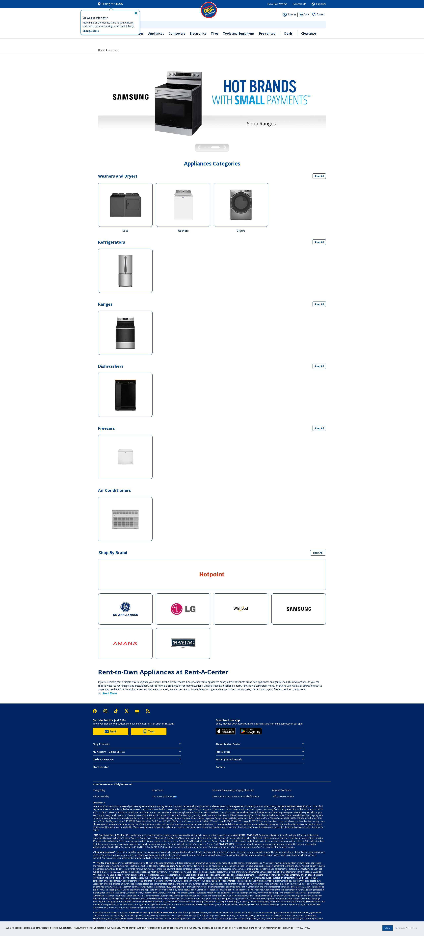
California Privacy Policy (283, 796)
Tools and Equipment (238, 33)
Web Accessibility (101, 796)
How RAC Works (277, 4)
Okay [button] (387, 928)
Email (113, 731)
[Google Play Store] (251, 731)
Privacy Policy (302, 927)
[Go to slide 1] (208, 147)
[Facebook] (96, 711)
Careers (220, 767)
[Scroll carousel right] (224, 147)
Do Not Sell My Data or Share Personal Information (235, 796)
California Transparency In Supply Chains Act (233, 790)
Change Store (91, 31)
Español (321, 4)
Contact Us (299, 4)
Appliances (156, 33)
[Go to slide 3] (219, 147)
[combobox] (212, 24)
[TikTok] (117, 711)
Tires (214, 33)
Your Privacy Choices (162, 796)
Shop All (319, 176)
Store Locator (101, 767)
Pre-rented (267, 33)
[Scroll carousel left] (199, 147)
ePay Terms (157, 790)
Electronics (198, 33)
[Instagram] (107, 711)
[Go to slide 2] (215, 147)
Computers (177, 33)
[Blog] (148, 711)
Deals (288, 33)
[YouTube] (138, 711)
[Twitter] (128, 711)
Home (101, 50)
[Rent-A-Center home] (209, 10)
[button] (405, 928)
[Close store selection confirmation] (136, 13)
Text (151, 731)
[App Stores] (226, 731)
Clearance (308, 33)
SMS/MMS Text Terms (281, 790)
